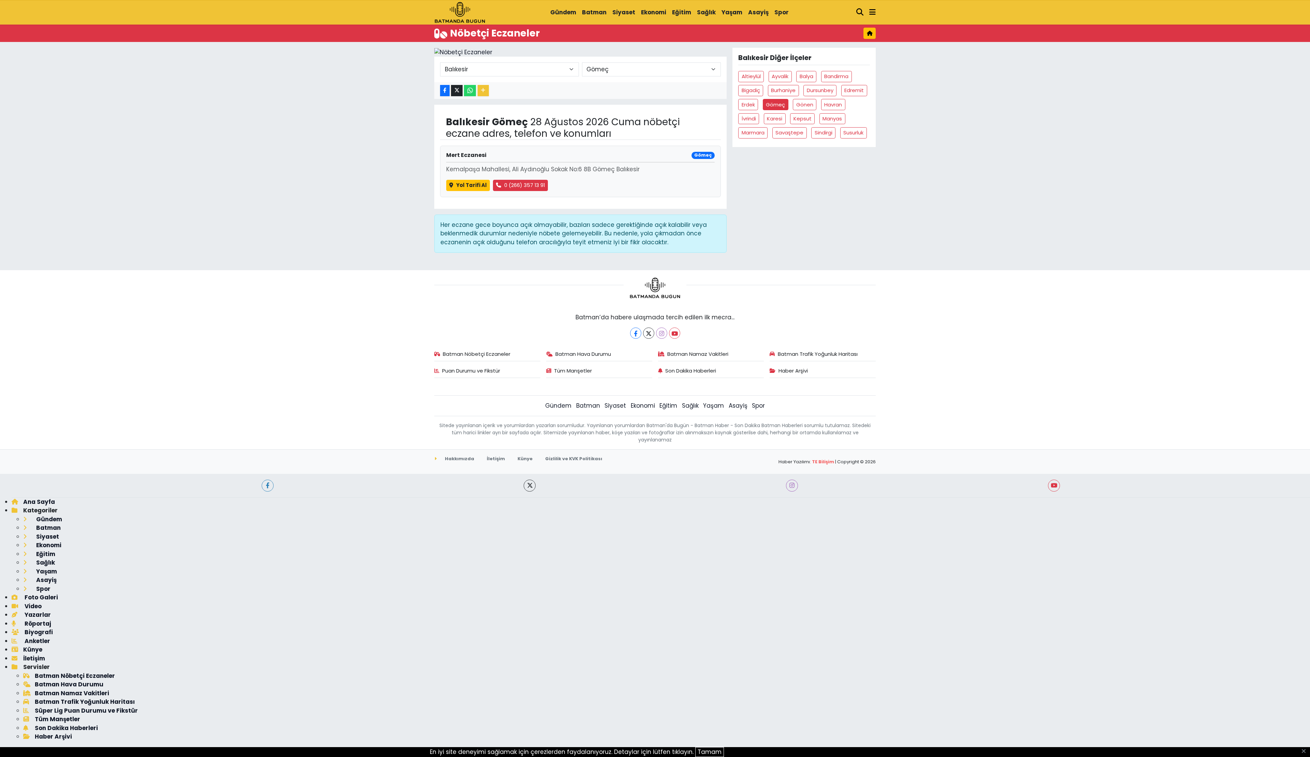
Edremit (854, 90)
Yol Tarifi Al (471, 185)
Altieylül (751, 76)
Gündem (563, 12)
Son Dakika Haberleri (690, 370)
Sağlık (706, 12)
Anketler (36, 641)
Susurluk (853, 132)
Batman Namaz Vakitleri (697, 354)
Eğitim (681, 12)
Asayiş (758, 12)
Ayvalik (780, 76)
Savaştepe (789, 132)
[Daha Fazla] (483, 90)
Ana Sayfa (39, 502)
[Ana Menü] (872, 12)
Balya (806, 76)
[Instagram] (661, 333)
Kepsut (803, 118)
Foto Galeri (40, 597)
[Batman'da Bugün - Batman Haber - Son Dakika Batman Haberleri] (459, 12)
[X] (648, 333)
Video (32, 606)
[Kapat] (1305, 751)
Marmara (753, 132)
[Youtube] (674, 333)
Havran (833, 104)
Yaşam (732, 12)
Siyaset (623, 12)
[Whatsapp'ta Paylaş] (470, 90)
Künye (525, 458)
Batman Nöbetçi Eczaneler (476, 354)
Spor (781, 12)
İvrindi (749, 118)
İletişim (496, 458)
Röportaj (37, 624)
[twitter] (530, 486)
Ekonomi (653, 12)
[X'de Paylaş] (457, 90)
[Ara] (860, 12)
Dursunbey (820, 90)
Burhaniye (783, 90)
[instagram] (792, 486)
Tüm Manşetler (573, 370)
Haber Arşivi (793, 370)
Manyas (832, 118)
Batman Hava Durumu (583, 354)
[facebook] (268, 486)
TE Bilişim (823, 461)
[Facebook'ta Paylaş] (445, 90)
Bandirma (836, 76)
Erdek (748, 104)
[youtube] (1054, 486)
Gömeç (775, 104)
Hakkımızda (459, 458)
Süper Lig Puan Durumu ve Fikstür (86, 711)
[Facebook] (635, 333)
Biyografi (38, 632)
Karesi (774, 118)
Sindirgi (823, 132)
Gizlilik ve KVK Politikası (573, 458)
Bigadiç (751, 90)
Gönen (804, 104)
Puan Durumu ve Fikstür (471, 370)
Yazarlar (37, 615)
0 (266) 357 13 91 (524, 185)
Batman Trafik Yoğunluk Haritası (818, 354)
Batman (594, 12)
